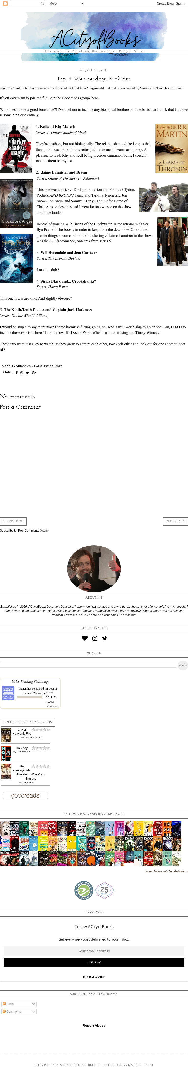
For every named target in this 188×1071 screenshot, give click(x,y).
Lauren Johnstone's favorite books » (166, 871)
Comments (13, 1011)
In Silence (137, 51)
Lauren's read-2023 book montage (94, 814)
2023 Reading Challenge (30, 681)
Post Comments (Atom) (33, 530)
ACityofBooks (73, 1065)
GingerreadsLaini (98, 88)
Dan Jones (27, 782)
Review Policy (117, 51)
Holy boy (22, 748)
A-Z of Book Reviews (88, 51)
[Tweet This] (27, 373)
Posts (10, 1004)
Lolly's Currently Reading (28, 722)
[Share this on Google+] (34, 373)
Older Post (175, 521)
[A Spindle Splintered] (130, 862)
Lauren (23, 688)
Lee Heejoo (23, 751)
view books (53, 706)
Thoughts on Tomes (169, 88)
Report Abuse (94, 1025)
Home (47, 51)
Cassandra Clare (32, 737)
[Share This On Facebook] (17, 373)
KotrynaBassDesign (135, 1065)
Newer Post (13, 521)
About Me (62, 51)
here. (95, 97)
